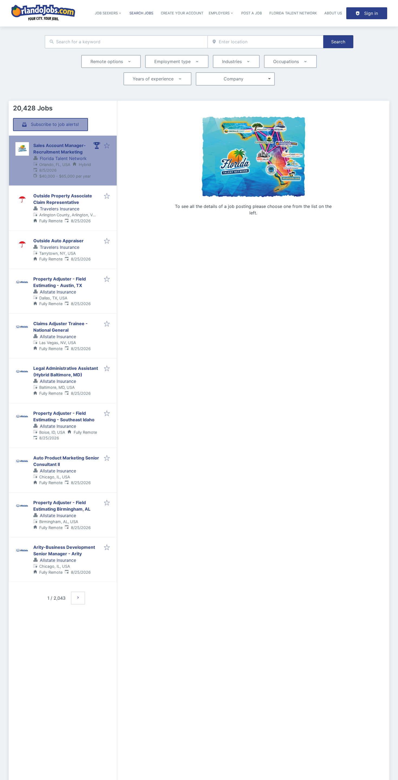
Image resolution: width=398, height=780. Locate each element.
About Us (333, 13)
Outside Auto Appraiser (58, 240)
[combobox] (126, 41)
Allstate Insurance (58, 292)
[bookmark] (106, 146)
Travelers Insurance (59, 208)
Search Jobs (141, 13)
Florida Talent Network (293, 13)
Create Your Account (182, 13)
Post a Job (251, 13)
